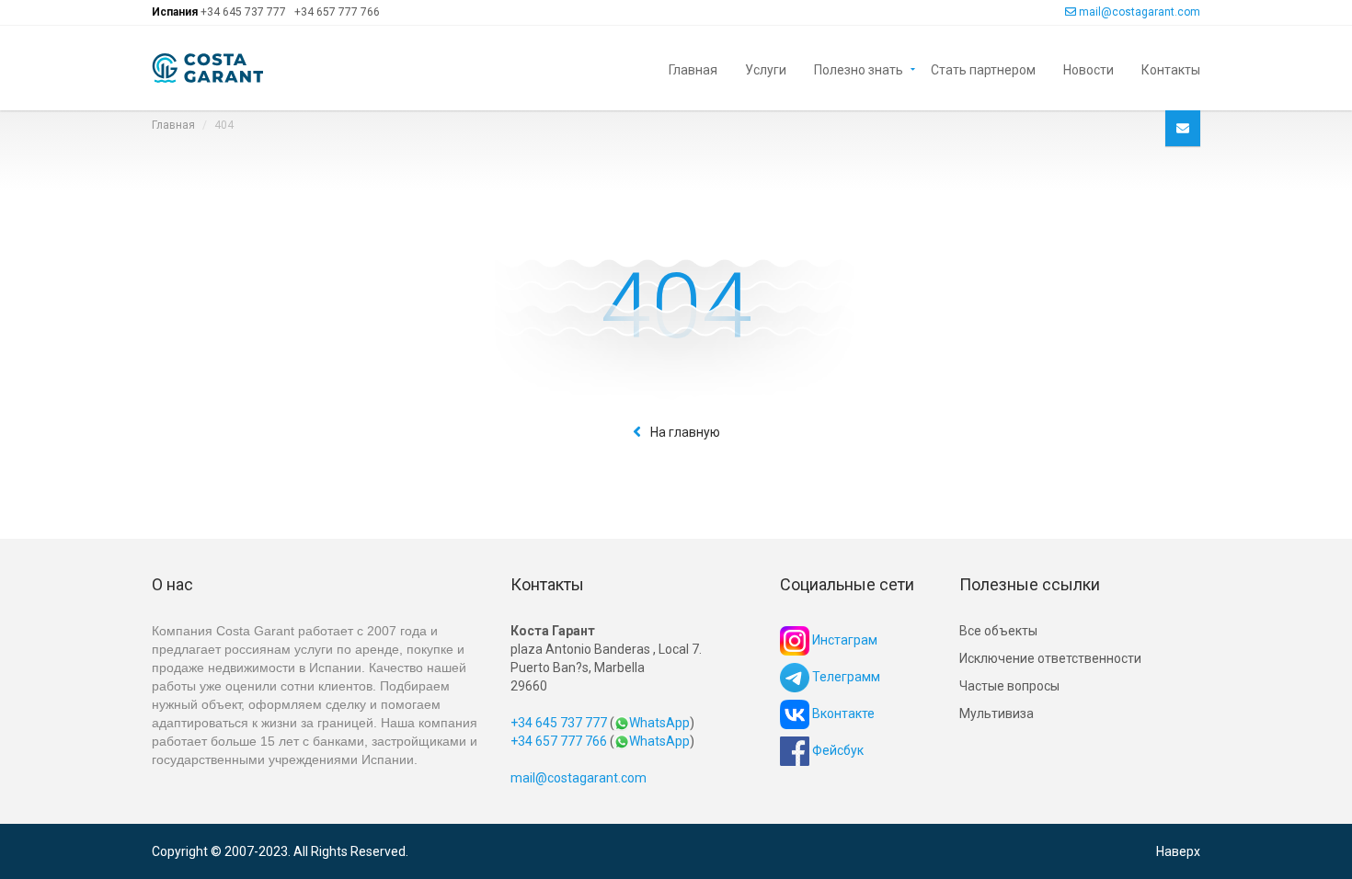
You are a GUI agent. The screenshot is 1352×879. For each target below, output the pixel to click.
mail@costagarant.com (1139, 12)
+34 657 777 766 (337, 12)
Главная (693, 68)
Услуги (765, 68)
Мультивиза (996, 713)
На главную (685, 432)
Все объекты (998, 630)
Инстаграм (843, 640)
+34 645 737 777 (243, 12)
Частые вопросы (1009, 686)
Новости (1088, 68)
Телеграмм (844, 676)
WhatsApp (659, 722)
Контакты (1170, 68)
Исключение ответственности (1050, 658)
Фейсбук (836, 750)
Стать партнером (983, 68)
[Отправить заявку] (1182, 128)
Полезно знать (858, 68)
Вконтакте (842, 713)
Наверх (1178, 851)
